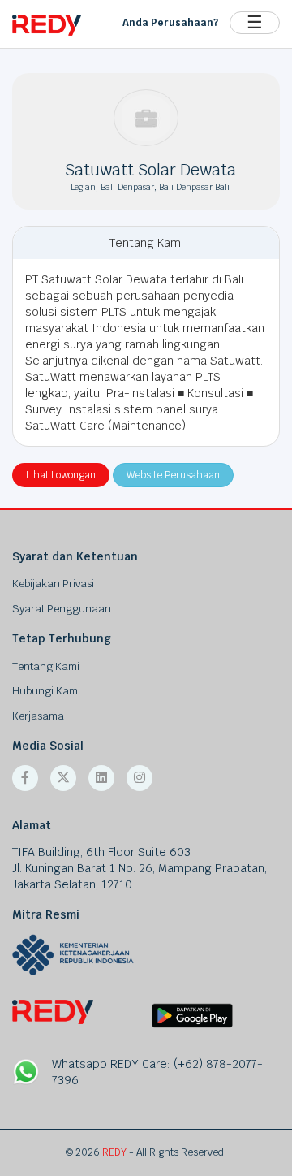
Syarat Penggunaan (61, 609)
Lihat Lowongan (61, 475)
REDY (114, 1152)
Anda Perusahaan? (170, 22)
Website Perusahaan (173, 475)
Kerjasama (38, 716)
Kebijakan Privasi (53, 583)
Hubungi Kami (46, 691)
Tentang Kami (45, 666)
